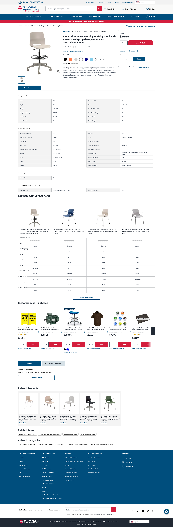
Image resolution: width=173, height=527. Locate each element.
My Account (45, 461)
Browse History (90, 2)
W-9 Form (45, 487)
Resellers (67, 465)
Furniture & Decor (30, 26)
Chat (109, 2)
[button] (145, 2)
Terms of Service (107, 514)
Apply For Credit (47, 476)
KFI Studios (66, 31)
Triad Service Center (71, 473)
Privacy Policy (97, 514)
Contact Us (102, 2)
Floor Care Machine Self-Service (51, 499)
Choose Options (143, 319)
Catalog (117, 2)
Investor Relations (24, 469)
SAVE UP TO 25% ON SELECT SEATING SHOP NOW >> (86, 21)
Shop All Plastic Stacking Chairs (73, 51)
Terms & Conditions (82, 524)
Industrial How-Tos (94, 473)
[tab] (29, 88)
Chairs (48, 26)
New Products (92, 465)
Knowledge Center (127, 2)
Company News (23, 465)
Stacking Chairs (58, 26)
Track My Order (46, 469)
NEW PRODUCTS (95, 17)
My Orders (45, 465)
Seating (41, 26)
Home (20, 26)
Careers (21, 461)
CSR (20, 473)
